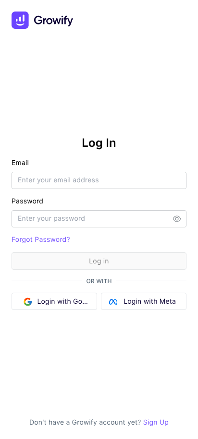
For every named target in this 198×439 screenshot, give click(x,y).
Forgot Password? (41, 240)
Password (27, 201)
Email (20, 163)
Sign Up (155, 422)
